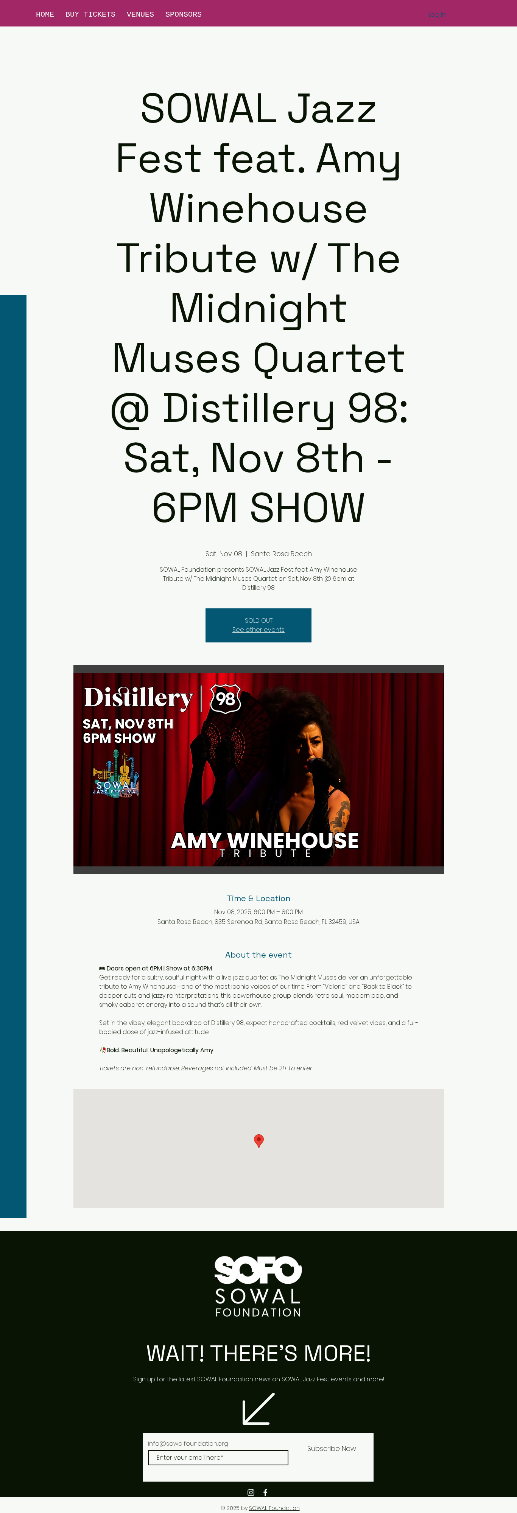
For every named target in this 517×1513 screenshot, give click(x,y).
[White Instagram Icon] (250, 1492)
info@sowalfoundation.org (188, 1444)
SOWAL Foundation (274, 1508)
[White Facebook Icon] (265, 1492)
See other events (258, 629)
